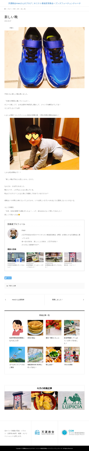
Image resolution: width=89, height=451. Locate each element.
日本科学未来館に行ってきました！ (15, 266)
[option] (17, 400)
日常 (23, 261)
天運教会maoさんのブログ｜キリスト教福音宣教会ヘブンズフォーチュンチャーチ (44, 3)
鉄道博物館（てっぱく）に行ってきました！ (34, 266)
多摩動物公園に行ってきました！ (53, 266)
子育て (41, 261)
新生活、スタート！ (70, 265)
